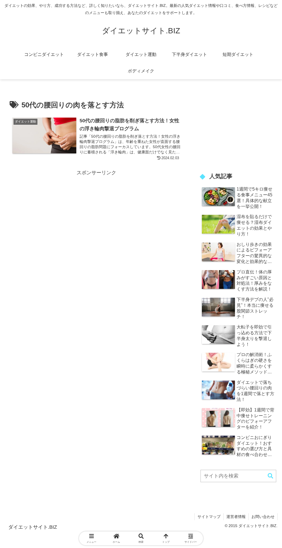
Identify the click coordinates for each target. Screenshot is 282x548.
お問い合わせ (263, 516)
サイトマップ (209, 516)
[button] (270, 476)
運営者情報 (236, 516)
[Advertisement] (96, 215)
